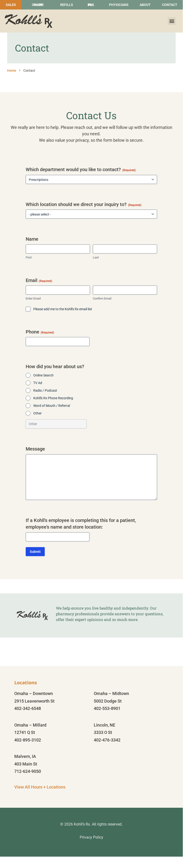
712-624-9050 (27, 771)
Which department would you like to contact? (81, 169)
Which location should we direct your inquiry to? (83, 204)
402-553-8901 (107, 708)
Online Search (43, 375)
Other (37, 413)
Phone (40, 332)
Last (96, 257)
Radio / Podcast (45, 390)
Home (11, 70)
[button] (172, 21)
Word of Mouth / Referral (51, 406)
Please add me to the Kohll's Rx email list (62, 309)
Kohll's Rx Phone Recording (53, 398)
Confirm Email (102, 298)
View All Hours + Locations (39, 786)
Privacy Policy (91, 837)
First (29, 257)
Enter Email (33, 298)
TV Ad (37, 383)
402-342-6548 (27, 708)
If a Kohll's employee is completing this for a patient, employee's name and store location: (81, 523)
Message (35, 449)
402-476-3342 (107, 739)
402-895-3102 (27, 739)
